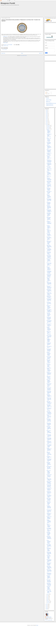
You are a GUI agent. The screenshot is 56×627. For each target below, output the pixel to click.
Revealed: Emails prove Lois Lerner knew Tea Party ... (49, 475)
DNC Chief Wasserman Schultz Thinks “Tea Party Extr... (49, 147)
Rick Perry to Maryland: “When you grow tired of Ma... (49, 464)
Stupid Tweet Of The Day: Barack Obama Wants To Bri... (49, 287)
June (47, 596)
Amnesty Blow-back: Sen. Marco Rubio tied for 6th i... (49, 580)
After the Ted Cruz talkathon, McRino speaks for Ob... (49, 238)
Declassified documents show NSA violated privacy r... (48, 534)
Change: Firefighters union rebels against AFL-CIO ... (49, 521)
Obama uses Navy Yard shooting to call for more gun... (49, 402)
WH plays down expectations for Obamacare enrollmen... (49, 210)
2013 (47, 124)
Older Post (40, 53)
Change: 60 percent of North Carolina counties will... (49, 179)
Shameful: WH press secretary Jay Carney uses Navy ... (49, 416)
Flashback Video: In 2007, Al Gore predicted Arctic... (49, 442)
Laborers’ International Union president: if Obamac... (49, 231)
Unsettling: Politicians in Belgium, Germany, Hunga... (49, 340)
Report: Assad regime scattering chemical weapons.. (49, 472)
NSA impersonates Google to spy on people (49, 479)
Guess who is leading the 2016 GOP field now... (48, 203)
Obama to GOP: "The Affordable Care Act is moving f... (49, 139)
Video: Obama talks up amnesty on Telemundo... (49, 377)
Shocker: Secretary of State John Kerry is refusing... (49, 542)
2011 (47, 605)
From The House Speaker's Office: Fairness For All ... (49, 135)
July (47, 595)
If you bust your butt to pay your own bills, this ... (49, 303)
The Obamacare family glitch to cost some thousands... (49, 272)
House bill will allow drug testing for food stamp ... (49, 405)
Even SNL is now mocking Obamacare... (49, 154)
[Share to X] (17, 44)
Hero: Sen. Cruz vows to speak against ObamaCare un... (49, 264)
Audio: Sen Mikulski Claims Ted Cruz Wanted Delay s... (49, 196)
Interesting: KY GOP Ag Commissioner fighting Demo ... (49, 223)
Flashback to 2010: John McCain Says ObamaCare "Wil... (49, 207)
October (48, 127)
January (48, 602)
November (48, 126)
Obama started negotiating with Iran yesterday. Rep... (49, 214)
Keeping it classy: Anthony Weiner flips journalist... (49, 517)
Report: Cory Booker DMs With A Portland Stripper (49, 246)
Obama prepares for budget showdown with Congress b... (49, 310)
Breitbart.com (48, 101)
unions (7, 45)
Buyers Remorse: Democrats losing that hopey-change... (49, 242)
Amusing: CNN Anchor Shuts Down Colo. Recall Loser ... (49, 485)
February (48, 601)
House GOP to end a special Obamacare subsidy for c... (49, 256)
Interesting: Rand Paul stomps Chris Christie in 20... (49, 299)
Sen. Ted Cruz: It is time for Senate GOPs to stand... (49, 325)
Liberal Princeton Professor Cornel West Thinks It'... (49, 514)
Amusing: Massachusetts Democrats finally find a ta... (49, 449)
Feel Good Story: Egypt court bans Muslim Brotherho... (49, 275)
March (48, 600)
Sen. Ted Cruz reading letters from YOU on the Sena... (49, 249)
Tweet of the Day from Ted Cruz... (49, 347)
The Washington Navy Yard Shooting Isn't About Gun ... (49, 388)
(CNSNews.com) (5, 36)
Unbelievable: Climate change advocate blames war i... (49, 588)
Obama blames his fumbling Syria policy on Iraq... (49, 545)
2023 (47, 113)
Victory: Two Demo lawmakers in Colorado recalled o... (49, 525)
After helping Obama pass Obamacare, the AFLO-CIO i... (49, 538)
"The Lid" (47, 98)
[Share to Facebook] (18, 44)
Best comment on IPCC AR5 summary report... (49, 192)
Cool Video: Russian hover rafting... (49, 457)
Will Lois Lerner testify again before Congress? (49, 253)
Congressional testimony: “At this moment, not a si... (49, 492)
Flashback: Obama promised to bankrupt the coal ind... (49, 329)
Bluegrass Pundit (8, 3)
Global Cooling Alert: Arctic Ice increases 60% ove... (49, 570)
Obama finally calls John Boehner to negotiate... (48, 189)
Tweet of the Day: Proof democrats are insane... (49, 169)
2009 (47, 607)
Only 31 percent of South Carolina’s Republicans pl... (49, 260)
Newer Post (3, 53)
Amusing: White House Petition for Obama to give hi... (49, 439)
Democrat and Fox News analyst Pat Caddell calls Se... (49, 428)
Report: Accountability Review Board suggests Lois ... (49, 283)
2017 (47, 119)
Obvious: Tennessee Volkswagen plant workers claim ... (49, 173)
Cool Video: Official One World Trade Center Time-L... (49, 507)
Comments (47, 93)
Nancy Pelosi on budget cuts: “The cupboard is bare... (49, 290)
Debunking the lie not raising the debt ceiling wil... (49, 321)
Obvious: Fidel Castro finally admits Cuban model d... (49, 553)
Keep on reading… (5, 42)
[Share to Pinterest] (19, 44)
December (48, 125)
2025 (47, 111)
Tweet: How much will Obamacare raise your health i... (49, 314)
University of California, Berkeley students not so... (49, 577)
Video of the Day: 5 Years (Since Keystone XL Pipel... (49, 336)
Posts (47, 92)
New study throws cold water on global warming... (48, 365)
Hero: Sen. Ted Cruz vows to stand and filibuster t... (49, 357)
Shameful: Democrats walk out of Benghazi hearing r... (48, 354)
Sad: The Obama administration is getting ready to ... (49, 445)
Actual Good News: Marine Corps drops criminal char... (49, 584)
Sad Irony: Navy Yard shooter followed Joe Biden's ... (49, 392)
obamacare (4, 45)
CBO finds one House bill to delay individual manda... (49, 549)
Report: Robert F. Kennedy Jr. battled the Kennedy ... (49, 564)
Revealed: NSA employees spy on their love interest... (49, 164)
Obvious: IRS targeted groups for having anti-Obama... (49, 381)
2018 (47, 118)
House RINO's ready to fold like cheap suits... (49, 143)
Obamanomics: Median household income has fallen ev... (49, 307)
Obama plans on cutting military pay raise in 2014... (49, 560)
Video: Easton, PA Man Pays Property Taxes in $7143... (49, 567)
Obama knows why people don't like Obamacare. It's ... (49, 219)
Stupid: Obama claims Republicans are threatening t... (49, 333)
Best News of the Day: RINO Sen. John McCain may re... (49, 468)
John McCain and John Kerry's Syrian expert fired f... (49, 510)
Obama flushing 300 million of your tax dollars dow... (49, 182)
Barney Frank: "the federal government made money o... (49, 420)
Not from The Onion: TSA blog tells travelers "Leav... (48, 503)
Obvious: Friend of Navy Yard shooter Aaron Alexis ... (49, 399)
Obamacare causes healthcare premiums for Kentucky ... (49, 268)
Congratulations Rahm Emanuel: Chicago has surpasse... (49, 369)
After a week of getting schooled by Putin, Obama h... (49, 432)
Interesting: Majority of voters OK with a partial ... (49, 395)
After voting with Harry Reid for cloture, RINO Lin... (49, 200)
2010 (47, 606)
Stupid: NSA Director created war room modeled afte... (49, 453)
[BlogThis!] (16, 44)
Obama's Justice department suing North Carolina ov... (49, 150)
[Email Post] (14, 44)
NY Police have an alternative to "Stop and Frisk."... (49, 435)
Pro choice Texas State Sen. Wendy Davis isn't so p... (49, 489)
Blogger (37, 625)
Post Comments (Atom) (24, 55)
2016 (47, 120)
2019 (47, 117)
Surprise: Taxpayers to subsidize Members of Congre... (49, 131)
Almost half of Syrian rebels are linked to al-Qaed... (49, 424)
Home (22, 53)
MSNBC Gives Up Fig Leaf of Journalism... (49, 297)
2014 (47, 123)
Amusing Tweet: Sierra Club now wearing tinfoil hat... (49, 318)
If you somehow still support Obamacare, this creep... (49, 350)
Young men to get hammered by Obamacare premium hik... (49, 161)
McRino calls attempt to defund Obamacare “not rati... (49, 361)
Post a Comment (4, 49)
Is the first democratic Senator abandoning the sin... (49, 227)
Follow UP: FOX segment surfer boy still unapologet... (49, 293)
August (48, 594)
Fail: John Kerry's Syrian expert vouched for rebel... (49, 460)
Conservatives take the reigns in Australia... (49, 574)
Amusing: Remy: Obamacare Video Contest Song (49, 185)
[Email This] (15, 44)
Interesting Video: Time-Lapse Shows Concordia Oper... (49, 385)
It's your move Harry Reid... (49, 167)
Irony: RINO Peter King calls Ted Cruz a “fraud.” (49, 234)
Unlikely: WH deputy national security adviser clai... (49, 279)
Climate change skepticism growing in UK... (49, 344)
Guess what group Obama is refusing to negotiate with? (49, 412)
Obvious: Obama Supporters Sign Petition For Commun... (49, 482)
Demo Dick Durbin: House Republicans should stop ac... (49, 373)
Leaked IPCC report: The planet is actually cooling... (48, 557)
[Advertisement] (49, 27)
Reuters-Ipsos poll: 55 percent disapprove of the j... (49, 157)
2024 (47, 112)
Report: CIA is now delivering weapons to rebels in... (49, 496)
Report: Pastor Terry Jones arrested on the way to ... (49, 499)
